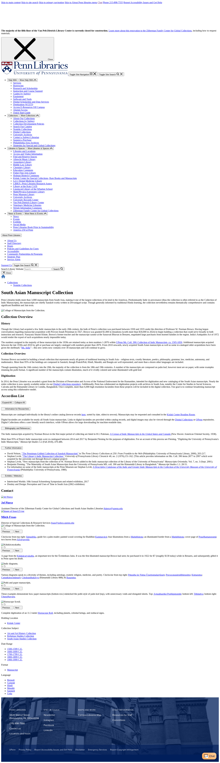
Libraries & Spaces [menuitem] (16, 148)
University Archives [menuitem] (22, 134)
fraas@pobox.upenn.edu (62, 523)
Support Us (6, 265)
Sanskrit (11, 691)
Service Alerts (13, 259)
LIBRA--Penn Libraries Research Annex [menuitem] (32, 183)
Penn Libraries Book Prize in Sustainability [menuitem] (33, 227)
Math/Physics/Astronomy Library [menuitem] (29, 191)
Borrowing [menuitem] (18, 85)
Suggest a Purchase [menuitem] (22, 140)
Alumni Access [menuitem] (20, 110)
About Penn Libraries (11, 235)
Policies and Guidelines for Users (23, 248)
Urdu (9, 693)
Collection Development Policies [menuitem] (28, 124)
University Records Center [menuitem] (25, 200)
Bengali (11, 680)
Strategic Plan (13, 256)
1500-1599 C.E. (14, 649)
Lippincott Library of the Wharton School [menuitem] (33, 189)
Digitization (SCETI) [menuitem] (23, 104)
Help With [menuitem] (12, 80)
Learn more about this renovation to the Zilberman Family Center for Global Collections (150, 30)
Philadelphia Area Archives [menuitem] (26, 142)
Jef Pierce (7, 502)
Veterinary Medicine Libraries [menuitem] (27, 205)
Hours (10, 246)
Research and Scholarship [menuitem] (25, 88)
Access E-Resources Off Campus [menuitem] (29, 107)
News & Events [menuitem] (15, 213)
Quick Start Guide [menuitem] (21, 112)
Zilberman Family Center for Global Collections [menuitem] (36, 210)
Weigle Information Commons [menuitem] (27, 208)
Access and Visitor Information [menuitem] (28, 154)
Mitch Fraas (8, 517)
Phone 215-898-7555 (113, 2)
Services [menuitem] (17, 83)
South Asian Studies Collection (22, 638)
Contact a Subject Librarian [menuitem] (26, 137)
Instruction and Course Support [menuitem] (28, 91)
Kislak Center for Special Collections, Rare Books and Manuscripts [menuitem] (45, 178)
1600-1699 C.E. (14, 651)
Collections (12, 282)
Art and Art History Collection (21, 633)
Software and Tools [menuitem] (22, 99)
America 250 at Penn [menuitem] (23, 230)
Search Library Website (12, 269)
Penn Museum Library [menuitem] (23, 194)
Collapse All (20, 402)
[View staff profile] (7, 497)
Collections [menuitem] (13, 115)
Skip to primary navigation (51, 2)
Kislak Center (13, 623)
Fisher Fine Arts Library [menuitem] (24, 173)
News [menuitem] (16, 216)
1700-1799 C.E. (14, 654)
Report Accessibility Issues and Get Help (142, 2)
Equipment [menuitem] (18, 96)
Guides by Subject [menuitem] (22, 93)
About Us (11, 240)
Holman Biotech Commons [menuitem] (26, 175)
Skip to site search (29, 2)
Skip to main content (11, 2)
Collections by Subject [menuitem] (23, 121)
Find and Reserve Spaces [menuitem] (25, 156)
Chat (100, 2)
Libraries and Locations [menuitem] (24, 151)
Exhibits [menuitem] (17, 222)
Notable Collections (22, 285)
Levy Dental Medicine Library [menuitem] (27, 181)
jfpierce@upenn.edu (113, 508)
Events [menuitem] (16, 219)
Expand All (7, 402)
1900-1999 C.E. (14, 659)
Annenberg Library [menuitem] (22, 162)
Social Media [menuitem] (19, 224)
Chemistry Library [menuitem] (22, 167)
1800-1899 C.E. (14, 657)
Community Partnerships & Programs (25, 254)
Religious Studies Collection (20, 636)
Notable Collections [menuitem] (22, 129)
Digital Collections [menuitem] (22, 132)
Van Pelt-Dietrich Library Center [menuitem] (28, 202)
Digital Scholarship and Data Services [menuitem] (31, 102)
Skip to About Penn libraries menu (81, 2)
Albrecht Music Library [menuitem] (24, 159)
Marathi (11, 688)
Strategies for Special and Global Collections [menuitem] (34, 145)
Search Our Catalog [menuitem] (22, 126)
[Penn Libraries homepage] (34, 74)
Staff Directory (14, 243)
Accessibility (13, 251)
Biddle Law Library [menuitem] (22, 164)
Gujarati (11, 682)
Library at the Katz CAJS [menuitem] (25, 186)
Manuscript (12, 670)
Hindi (10, 685)
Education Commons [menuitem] (23, 170)
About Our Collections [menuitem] (24, 118)
